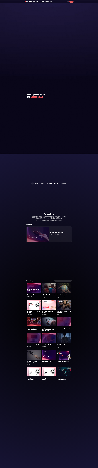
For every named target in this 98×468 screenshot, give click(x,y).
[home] (28, 1)
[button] (37, 1)
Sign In (68, 1)
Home (34, 1)
